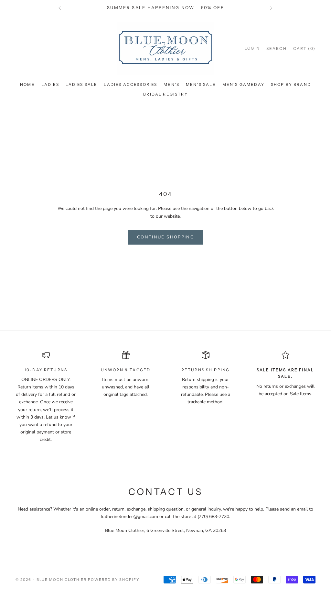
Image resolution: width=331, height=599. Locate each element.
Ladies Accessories (130, 84)
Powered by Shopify (113, 579)
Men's (171, 84)
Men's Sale (201, 84)
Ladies (50, 84)
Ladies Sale (82, 84)
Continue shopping (165, 237)
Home (27, 84)
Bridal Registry (165, 94)
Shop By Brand (291, 84)
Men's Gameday (243, 84)
